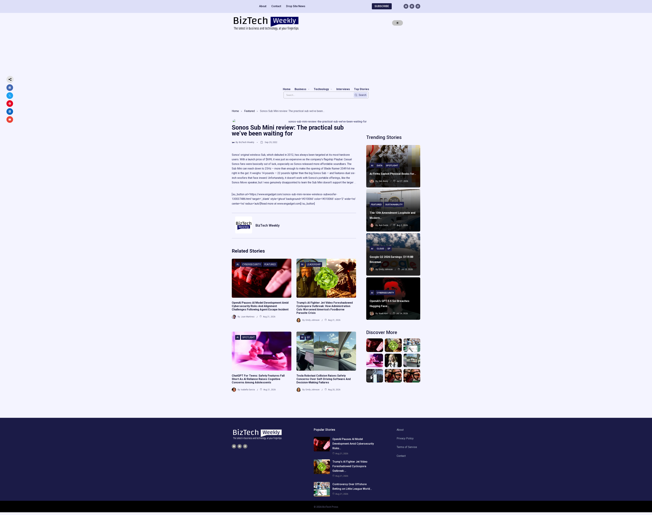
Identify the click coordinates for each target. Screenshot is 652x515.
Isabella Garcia (248, 389)
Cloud (380, 248)
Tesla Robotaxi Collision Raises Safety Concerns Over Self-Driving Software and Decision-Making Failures (323, 379)
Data (379, 165)
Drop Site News (295, 6)
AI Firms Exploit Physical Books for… (393, 173)
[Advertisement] (326, 58)
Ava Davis (383, 225)
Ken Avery (383, 181)
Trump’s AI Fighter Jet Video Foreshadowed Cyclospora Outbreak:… (349, 466)
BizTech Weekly (246, 142)
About (262, 6)
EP (308, 337)
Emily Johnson (313, 320)
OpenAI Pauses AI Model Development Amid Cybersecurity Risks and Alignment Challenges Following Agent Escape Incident (260, 306)
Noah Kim (383, 313)
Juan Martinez (248, 317)
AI (238, 264)
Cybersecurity (251, 264)
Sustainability (394, 204)
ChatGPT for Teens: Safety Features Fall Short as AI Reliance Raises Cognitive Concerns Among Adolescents (258, 379)
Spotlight (248, 337)
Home (235, 111)
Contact (276, 6)
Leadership (314, 264)
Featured (249, 111)
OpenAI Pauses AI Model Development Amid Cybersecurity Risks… (353, 443)
